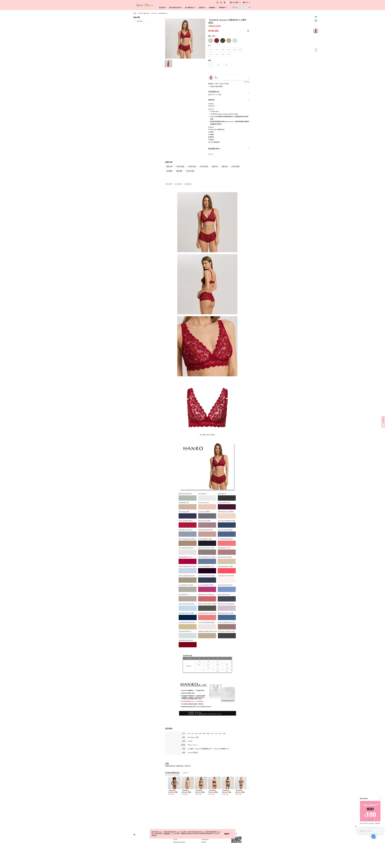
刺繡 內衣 (224, 166)
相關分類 (168, 162)
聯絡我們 (203, 842)
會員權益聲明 (205, 839)
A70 (211, 49)
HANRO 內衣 (192, 166)
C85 (229, 54)
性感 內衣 (215, 166)
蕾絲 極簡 (179, 171)
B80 (234, 49)
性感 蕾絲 (169, 171)
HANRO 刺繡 (190, 171)
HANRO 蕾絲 (180, 166)
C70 (211, 54)
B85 (240, 49)
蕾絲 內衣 (169, 166)
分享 (211, 154)
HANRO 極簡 (235, 166)
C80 (223, 54)
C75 (217, 54)
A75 (217, 49)
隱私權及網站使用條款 (179, 842)
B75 (228, 49)
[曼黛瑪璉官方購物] (144, 5)
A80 (222, 49)
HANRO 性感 (204, 166)
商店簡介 (175, 839)
